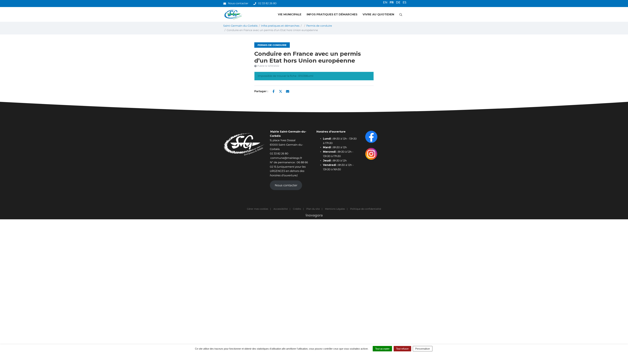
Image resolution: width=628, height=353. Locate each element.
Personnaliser (422, 348)
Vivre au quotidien (378, 14)
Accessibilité (280, 208)
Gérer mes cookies (257, 208)
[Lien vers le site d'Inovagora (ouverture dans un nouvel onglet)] (314, 215)
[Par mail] (288, 91)
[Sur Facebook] (273, 91)
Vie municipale (289, 14)
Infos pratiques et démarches (332, 14)
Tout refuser (402, 348)
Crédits (297, 208)
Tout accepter (382, 348)
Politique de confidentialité (365, 208)
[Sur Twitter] (281, 91)
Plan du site (313, 208)
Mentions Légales (335, 208)
